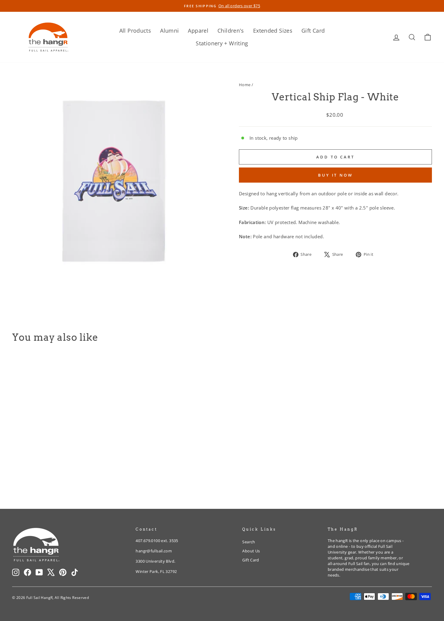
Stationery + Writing (222, 43)
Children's (230, 30)
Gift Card (313, 30)
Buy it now (335, 175)
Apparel (198, 30)
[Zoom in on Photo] (115, 182)
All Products (135, 30)
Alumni (169, 30)
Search (248, 542)
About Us (251, 551)
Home (245, 84)
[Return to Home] (48, 37)
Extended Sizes (272, 30)
